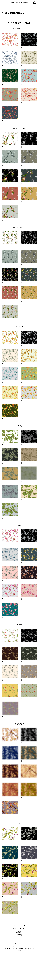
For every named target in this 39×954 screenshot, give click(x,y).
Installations (19, 929)
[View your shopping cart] (34, 2)
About (19, 932)
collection (14, 13)
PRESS (19, 935)
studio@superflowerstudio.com (19, 946)
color (22, 13)
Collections (19, 926)
